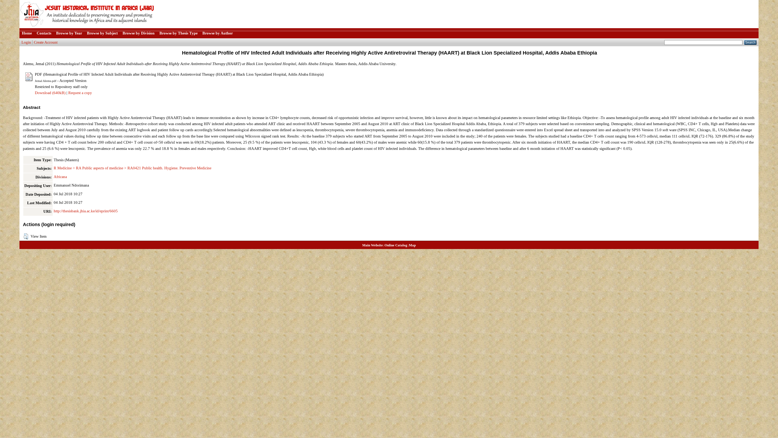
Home (27, 33)
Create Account (46, 42)
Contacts (44, 33)
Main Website (372, 245)
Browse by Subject (102, 33)
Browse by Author (217, 33)
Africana (60, 177)
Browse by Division (139, 33)
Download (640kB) (50, 93)
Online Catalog (396, 245)
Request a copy (80, 93)
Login (26, 42)
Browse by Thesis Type (178, 33)
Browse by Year (69, 33)
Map (412, 245)
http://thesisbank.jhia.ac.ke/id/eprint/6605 (86, 211)
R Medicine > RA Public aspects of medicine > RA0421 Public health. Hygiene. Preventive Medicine (132, 168)
